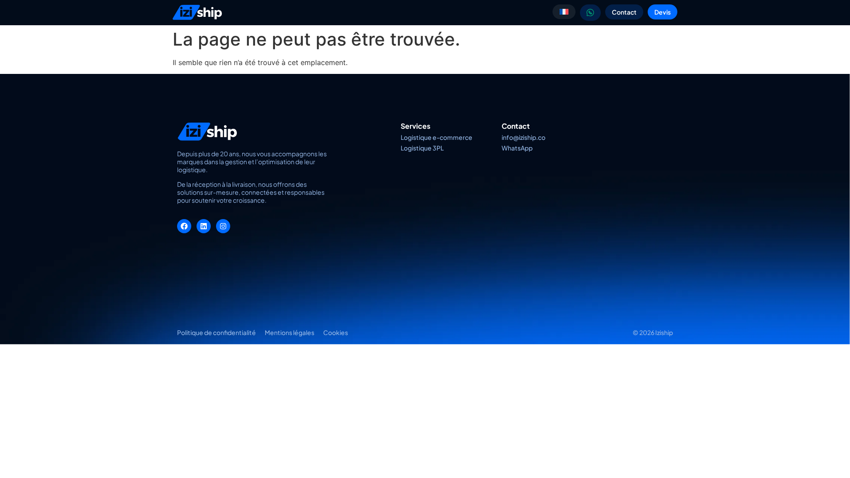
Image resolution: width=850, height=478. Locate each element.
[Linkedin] (204, 226)
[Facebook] (184, 226)
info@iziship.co (523, 137)
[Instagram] (223, 226)
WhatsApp (517, 148)
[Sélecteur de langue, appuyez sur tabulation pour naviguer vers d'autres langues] (564, 11)
